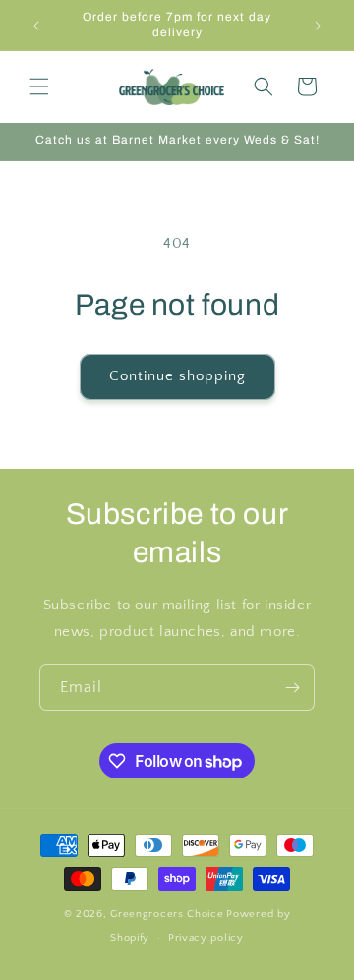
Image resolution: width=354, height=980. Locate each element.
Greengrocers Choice (166, 914)
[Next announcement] (317, 25)
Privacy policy (206, 938)
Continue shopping (177, 376)
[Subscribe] (292, 687)
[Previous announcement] (36, 25)
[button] (39, 86)
